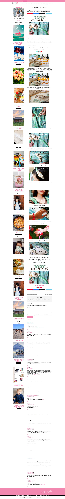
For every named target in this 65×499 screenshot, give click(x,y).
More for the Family (18, 234)
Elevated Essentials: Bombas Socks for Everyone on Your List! (18, 385)
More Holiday (19, 64)
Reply (27, 329)
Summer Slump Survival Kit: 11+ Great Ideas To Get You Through (18, 43)
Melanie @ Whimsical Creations (31, 480)
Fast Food (43, 399)
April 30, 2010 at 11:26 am (30, 458)
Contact (30, 497)
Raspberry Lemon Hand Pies (19, 63)
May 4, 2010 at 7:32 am (30, 340)
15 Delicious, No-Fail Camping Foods (19, 232)
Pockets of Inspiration (30, 359)
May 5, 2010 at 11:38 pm (30, 323)
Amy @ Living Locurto (30, 472)
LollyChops (28, 436)
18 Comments (42, 8)
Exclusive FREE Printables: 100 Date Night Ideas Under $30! (18, 190)
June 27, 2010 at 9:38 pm (31, 421)
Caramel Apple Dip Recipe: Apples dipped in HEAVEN (18, 85)
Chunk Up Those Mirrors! (39, 327)
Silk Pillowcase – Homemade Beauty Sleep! (19, 145)
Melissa (28, 367)
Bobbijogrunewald (29, 428)
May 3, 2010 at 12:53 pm (30, 360)
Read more (18, 20)
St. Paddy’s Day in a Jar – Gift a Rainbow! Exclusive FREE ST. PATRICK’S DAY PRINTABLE (18, 169)
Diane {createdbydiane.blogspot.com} (32, 395)
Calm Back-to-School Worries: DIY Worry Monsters (18, 212)
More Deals (18, 408)
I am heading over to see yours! (39, 285)
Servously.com (43, 497)
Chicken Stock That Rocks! (19, 276)
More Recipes (19, 108)
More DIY (18, 321)
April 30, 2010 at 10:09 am (30, 481)
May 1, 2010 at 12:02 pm (30, 379)
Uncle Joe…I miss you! (36, 374)
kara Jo (28, 378)
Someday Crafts (29, 322)
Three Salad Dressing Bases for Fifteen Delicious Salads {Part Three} (18, 105)
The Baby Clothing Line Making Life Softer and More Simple (19, 406)
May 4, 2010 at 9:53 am (30, 332)
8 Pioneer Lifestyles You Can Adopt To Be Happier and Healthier (19, 127)
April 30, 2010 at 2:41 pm (30, 412)
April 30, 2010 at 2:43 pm (30, 404)
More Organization (18, 278)
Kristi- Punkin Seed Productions (31, 339)
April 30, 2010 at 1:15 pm (30, 437)
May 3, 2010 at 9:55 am (30, 368)
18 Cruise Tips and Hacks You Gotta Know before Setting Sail (19, 360)
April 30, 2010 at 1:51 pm (30, 429)
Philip (27, 457)
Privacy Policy (33, 497)
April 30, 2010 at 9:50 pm (30, 396)
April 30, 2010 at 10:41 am (30, 473)
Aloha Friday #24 (42, 484)
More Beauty (18, 147)
